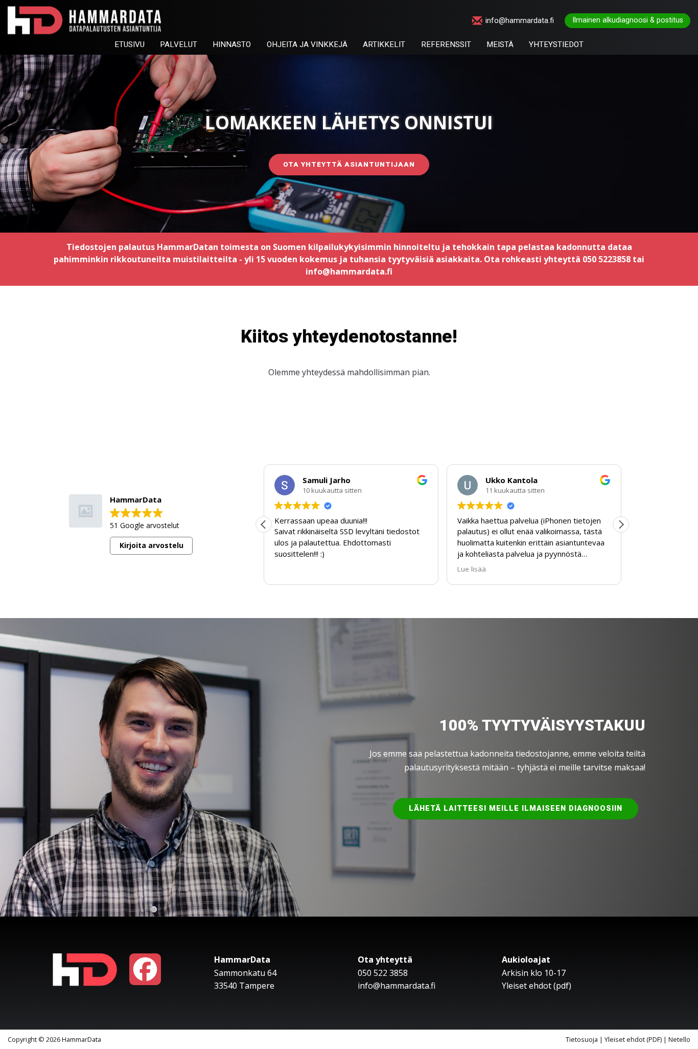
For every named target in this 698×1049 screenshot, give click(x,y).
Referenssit (446, 45)
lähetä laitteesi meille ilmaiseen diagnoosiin (515, 808)
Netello (679, 1039)
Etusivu (129, 45)
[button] (621, 524)
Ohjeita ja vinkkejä (307, 45)
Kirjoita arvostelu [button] (151, 545)
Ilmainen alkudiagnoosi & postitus (627, 20)
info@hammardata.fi (519, 21)
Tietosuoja (582, 1039)
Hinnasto (232, 45)
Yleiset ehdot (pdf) (536, 985)
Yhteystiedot (556, 45)
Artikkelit (384, 45)
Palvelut (178, 45)
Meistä (500, 45)
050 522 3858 (383, 972)
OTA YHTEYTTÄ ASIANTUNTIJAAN (349, 164)
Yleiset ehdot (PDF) (633, 1039)
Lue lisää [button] (451, 569)
